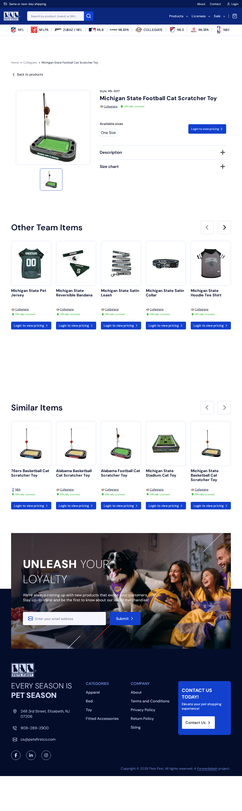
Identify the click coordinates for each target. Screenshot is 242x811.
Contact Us (196, 722)
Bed (89, 701)
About (201, 4)
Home (15, 62)
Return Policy (142, 718)
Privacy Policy (143, 709)
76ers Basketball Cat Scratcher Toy (30, 473)
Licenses (199, 16)
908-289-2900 (35, 728)
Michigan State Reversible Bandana (74, 293)
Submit (122, 618)
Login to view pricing (205, 129)
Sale (217, 16)
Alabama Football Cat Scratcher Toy (120, 473)
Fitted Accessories (102, 718)
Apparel (93, 692)
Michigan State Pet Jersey (28, 293)
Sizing (136, 727)
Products (176, 16)
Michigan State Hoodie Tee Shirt (206, 293)
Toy (89, 709)
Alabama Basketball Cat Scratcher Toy (74, 473)
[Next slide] (224, 227)
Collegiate (30, 62)
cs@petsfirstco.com (38, 739)
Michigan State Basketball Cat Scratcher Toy (205, 475)
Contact (215, 4)
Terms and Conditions (150, 701)
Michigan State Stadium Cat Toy (161, 473)
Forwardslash (207, 768)
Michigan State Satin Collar (165, 293)
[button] (51, 179)
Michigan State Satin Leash (120, 293)
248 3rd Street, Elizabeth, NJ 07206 (45, 714)
